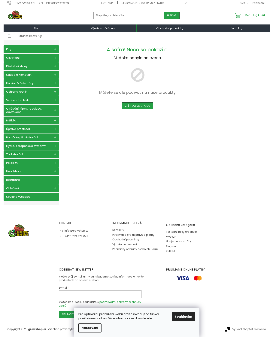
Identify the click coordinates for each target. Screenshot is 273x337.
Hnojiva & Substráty (19, 83)
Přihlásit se (69, 314)
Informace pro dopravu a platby (142, 3)
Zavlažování (14, 154)
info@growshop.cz (77, 231)
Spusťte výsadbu (18, 197)
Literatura (13, 180)
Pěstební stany (16, 66)
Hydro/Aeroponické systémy (26, 146)
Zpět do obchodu (137, 106)
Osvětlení (13, 58)
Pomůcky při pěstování (22, 137)
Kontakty (107, 3)
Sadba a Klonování (19, 75)
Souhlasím (183, 316)
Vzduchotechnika (18, 100)
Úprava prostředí (18, 129)
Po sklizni (12, 163)
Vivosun (171, 237)
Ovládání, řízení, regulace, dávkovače (24, 110)
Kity (8, 49)
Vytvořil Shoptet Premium (249, 329)
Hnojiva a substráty (178, 241)
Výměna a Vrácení (124, 244)
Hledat (172, 15)
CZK (243, 3)
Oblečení (12, 188)
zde (149, 318)
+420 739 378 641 (76, 236)
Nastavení (89, 328)
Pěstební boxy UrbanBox (181, 232)
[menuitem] (37, 28)
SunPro (170, 251)
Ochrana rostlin (16, 92)
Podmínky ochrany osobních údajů (135, 249)
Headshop (13, 171)
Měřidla (11, 120)
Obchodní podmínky (125, 239)
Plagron (171, 246)
